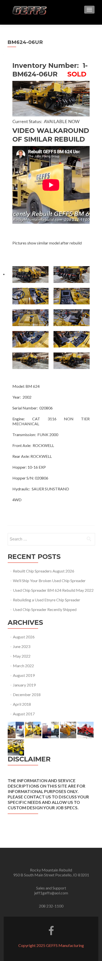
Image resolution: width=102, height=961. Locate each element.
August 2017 (24, 713)
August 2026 (24, 636)
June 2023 (21, 646)
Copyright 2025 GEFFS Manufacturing (51, 945)
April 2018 (22, 704)
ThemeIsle (71, 950)
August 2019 (24, 675)
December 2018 (27, 694)
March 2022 (23, 665)
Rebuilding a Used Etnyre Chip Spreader (46, 599)
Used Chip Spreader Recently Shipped (44, 609)
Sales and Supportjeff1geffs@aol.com (51, 890)
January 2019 (24, 685)
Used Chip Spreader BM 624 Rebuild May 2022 (53, 590)
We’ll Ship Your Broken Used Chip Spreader (49, 580)
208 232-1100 (51, 906)
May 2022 (21, 656)
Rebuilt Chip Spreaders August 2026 (43, 571)
